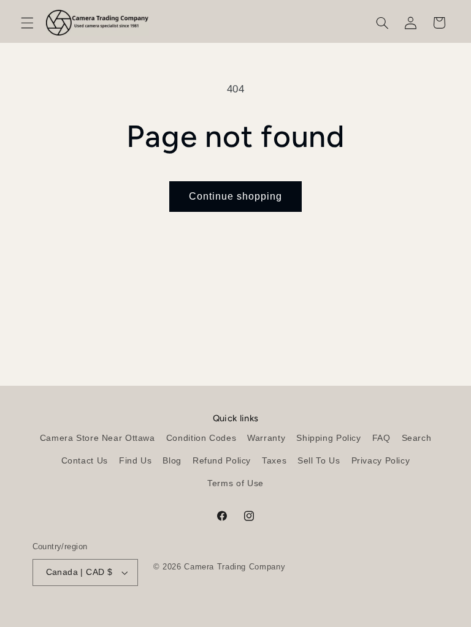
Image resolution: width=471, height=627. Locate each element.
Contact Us (84, 460)
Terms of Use (235, 483)
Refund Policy (222, 460)
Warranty (266, 438)
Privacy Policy (380, 460)
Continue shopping (236, 196)
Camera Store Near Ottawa (97, 438)
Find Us (135, 460)
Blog (172, 460)
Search (417, 438)
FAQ (381, 438)
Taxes (274, 460)
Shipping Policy (328, 438)
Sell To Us (318, 460)
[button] (27, 23)
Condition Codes (201, 438)
